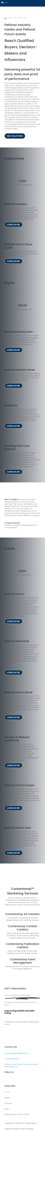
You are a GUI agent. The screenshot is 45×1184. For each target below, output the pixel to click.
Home (7, 1092)
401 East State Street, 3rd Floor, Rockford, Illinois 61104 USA (21, 1065)
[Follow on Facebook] (6, 1079)
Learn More (13, 224)
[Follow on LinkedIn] (10, 1079)
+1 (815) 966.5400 (11, 1059)
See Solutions (15, 135)
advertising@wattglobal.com (16, 1053)
